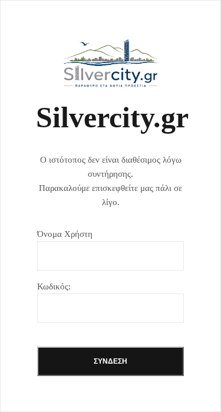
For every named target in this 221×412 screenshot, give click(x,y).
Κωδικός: (54, 286)
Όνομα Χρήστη (65, 234)
